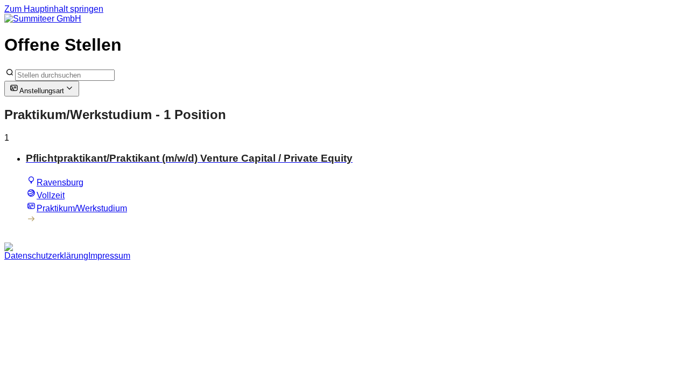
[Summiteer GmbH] (42, 18)
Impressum (109, 255)
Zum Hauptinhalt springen (53, 8)
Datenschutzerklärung (46, 255)
